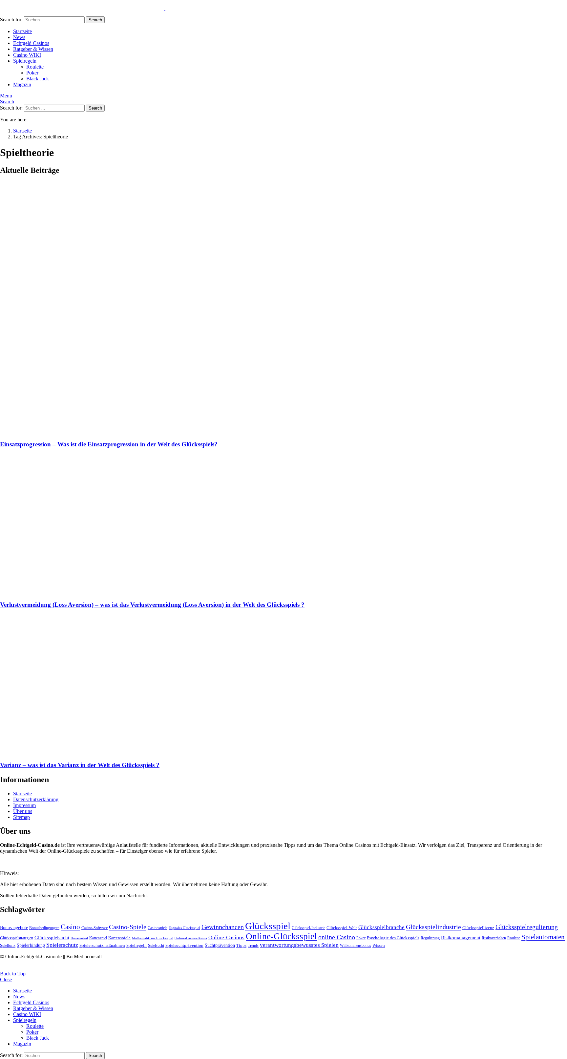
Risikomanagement (460, 937)
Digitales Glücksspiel (184, 928)
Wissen (378, 945)
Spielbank (7, 945)
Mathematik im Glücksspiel (152, 938)
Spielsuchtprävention (184, 945)
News (19, 37)
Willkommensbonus (355, 945)
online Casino (336, 937)
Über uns (22, 811)
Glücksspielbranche (381, 927)
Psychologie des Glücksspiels (393, 937)
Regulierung (430, 938)
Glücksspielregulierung (526, 926)
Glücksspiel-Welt (341, 927)
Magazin (22, 84)
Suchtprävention (220, 945)
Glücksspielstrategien (16, 938)
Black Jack (37, 78)
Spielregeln (24, 61)
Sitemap (21, 817)
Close (6, 979)
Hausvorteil (79, 938)
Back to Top (13, 973)
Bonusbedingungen (44, 928)
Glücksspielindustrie (433, 926)
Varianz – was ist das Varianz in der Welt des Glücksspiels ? (79, 765)
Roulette (35, 67)
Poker (32, 72)
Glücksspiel (267, 926)
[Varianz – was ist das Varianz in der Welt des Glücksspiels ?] (283, 685)
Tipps (241, 945)
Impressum (24, 805)
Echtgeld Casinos (31, 43)
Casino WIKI (27, 55)
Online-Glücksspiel (281, 936)
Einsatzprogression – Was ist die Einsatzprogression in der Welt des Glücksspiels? (109, 444)
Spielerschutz (62, 945)
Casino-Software (94, 928)
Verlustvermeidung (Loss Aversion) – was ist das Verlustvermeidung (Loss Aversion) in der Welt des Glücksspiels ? (152, 604)
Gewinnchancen (222, 927)
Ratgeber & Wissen (33, 49)
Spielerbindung (31, 945)
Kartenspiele (119, 937)
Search (95, 19)
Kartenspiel (98, 938)
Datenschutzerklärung (35, 799)
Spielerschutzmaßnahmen (102, 945)
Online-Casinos (226, 937)
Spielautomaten (543, 937)
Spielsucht (156, 945)
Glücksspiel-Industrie (308, 928)
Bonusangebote (14, 927)
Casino (70, 927)
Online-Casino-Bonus (191, 938)
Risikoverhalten (494, 938)
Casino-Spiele (127, 926)
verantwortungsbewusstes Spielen (299, 945)
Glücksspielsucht (51, 937)
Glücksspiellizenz (478, 927)
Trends (253, 945)
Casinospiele (157, 928)
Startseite (22, 31)
